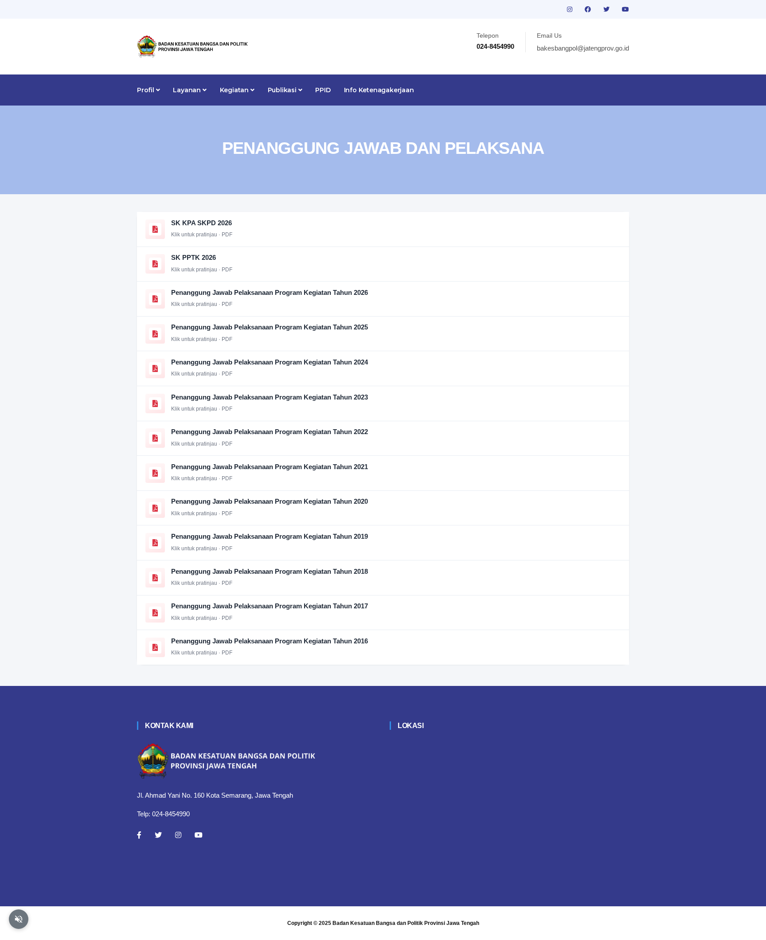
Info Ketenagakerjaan (379, 90)
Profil (146, 90)
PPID (322, 90)
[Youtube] (198, 835)
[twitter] (607, 9)
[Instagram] (178, 835)
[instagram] (570, 9)
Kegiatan (235, 90)
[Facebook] (139, 835)
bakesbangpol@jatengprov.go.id (583, 48)
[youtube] (625, 9)
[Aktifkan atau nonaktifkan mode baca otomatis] (18, 919)
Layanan (187, 90)
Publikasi (283, 90)
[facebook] (588, 9)
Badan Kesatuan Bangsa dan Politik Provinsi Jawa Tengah (405, 923)
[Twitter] (158, 835)
